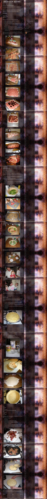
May (28, 24)
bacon (6, 293)
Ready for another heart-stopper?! (8, 5)
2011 (27, 11)
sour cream (12, 491)
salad (11, 293)
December (28, 13)
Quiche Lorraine (5, 297)
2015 (27, 8)
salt (6, 491)
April (28, 25)
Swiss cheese (17, 491)
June (28, 20)
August (28, 18)
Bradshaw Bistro (12, 2)
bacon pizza (9, 7)
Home (13, 494)
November (28, 14)
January (28, 27)
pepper (4, 491)
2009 (27, 28)
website (19, 28)
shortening (9, 491)
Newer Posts (4, 494)
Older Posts (21, 494)
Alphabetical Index (28, 4)
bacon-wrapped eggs (5, 7)
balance (8, 293)
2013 (27, 9)
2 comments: (15, 490)
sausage (14, 293)
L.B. (26, 33)
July (28, 19)
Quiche (21, 6)
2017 (27, 6)
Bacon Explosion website (8, 19)
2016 (27, 7)
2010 (27, 12)
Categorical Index (28, 5)
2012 (27, 10)
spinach (17, 293)
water (20, 491)
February (28, 26)
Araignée (27, 32)
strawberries (20, 293)
